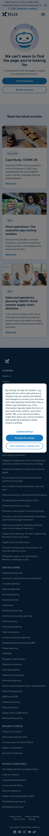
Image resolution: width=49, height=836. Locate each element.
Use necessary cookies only (24, 445)
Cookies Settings (24, 431)
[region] (24, 418)
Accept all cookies (24, 437)
